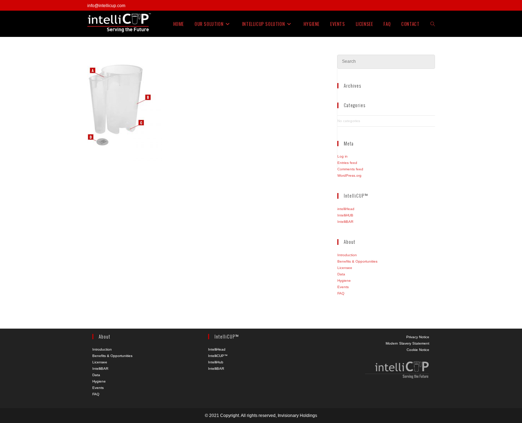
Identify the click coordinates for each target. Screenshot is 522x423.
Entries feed (347, 163)
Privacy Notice (417, 337)
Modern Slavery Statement (407, 343)
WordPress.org (349, 175)
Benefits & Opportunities (357, 261)
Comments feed (350, 169)
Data (341, 274)
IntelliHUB (345, 215)
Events (343, 287)
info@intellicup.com (106, 5)
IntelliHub (215, 362)
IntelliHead (216, 349)
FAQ (340, 293)
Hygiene (344, 280)
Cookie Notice (418, 350)
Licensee (344, 268)
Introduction (347, 255)
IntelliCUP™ (218, 356)
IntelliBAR (345, 222)
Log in (342, 156)
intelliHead (345, 209)
